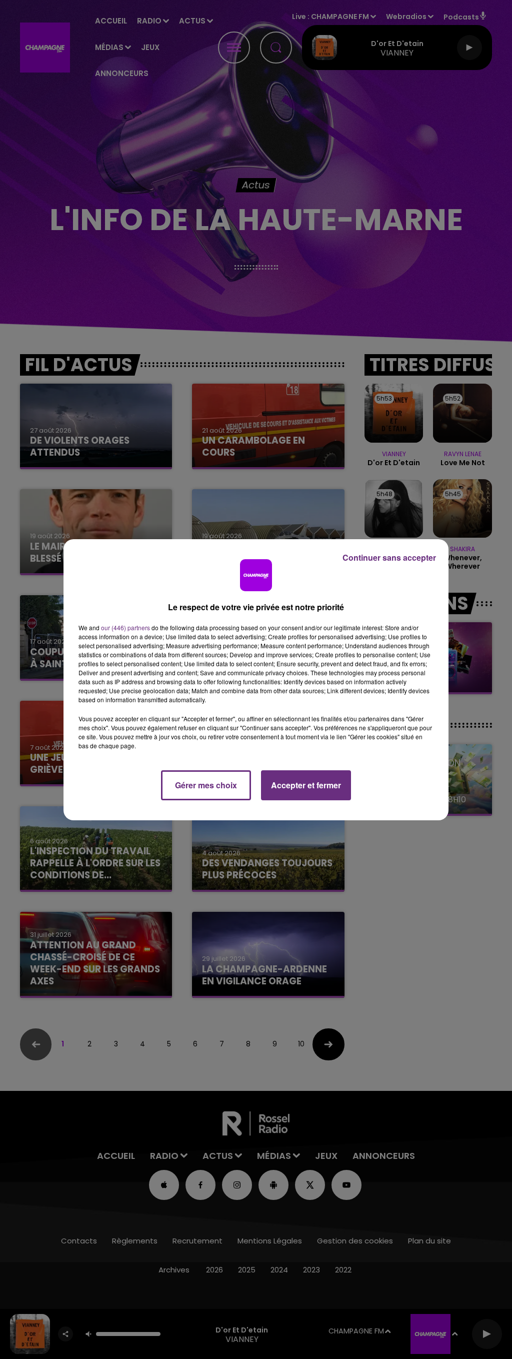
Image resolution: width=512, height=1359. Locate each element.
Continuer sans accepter (389, 557)
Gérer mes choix (206, 785)
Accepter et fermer (306, 785)
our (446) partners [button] (125, 627)
